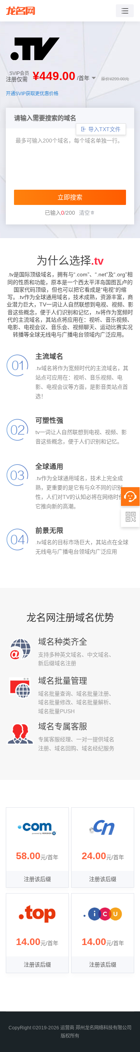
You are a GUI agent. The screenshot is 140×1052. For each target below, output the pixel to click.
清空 (84, 213)
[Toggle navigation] (125, 10)
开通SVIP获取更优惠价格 (32, 93)
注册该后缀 (37, 879)
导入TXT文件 (104, 129)
